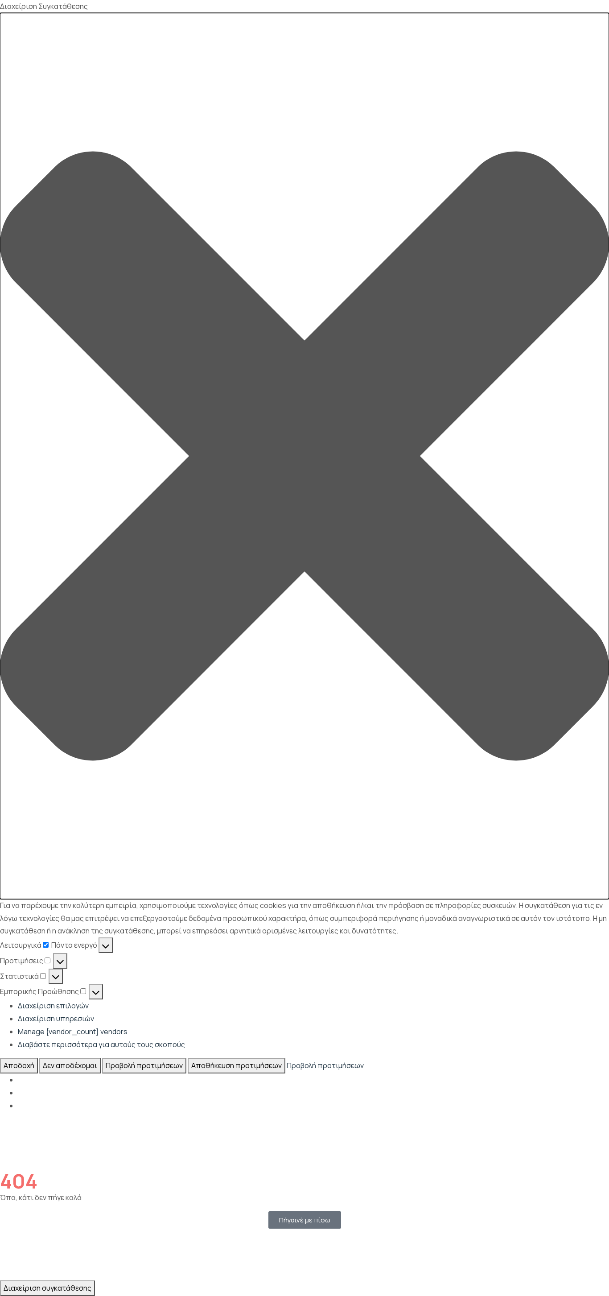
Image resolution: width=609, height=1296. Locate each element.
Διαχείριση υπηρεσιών (56, 1019)
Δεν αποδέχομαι (70, 1065)
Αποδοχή (19, 1065)
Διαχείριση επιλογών (53, 1006)
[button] (304, 456)
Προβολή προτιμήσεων (144, 1065)
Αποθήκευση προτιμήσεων (236, 1065)
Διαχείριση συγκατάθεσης (47, 1288)
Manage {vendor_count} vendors (73, 1031)
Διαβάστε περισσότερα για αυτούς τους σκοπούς (101, 1044)
